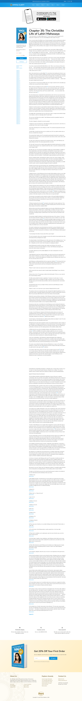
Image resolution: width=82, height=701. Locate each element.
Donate (63, 4)
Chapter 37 (18, 111)
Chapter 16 (18, 87)
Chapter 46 (18, 121)
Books (37, 4)
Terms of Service (45, 684)
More (53, 4)
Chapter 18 (18, 89)
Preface (17, 66)
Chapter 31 (18, 104)
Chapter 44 (18, 119)
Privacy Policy (26, 685)
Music (43, 4)
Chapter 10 (18, 80)
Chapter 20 (18, 91)
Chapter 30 (18, 103)
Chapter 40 (18, 114)
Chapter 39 (18, 113)
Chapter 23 (18, 95)
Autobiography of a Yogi (36, 28)
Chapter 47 (18, 122)
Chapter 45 (18, 120)
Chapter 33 (18, 106)
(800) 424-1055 (61, 679)
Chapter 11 (18, 81)
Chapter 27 (18, 99)
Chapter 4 (18, 73)
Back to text (31, 476)
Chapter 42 (18, 116)
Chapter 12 (18, 82)
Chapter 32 (18, 105)
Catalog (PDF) (12, 686)
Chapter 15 (18, 86)
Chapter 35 (18, 108)
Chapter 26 (18, 98)
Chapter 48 (18, 123)
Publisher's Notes (19, 65)
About (58, 4)
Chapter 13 (18, 83)
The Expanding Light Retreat (47, 680)
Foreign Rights (12, 685)
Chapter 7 (18, 77)
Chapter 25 (18, 97)
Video (48, 4)
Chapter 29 (18, 102)
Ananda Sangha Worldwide (47, 679)
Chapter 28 (18, 100)
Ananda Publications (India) (47, 681)
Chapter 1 (18, 70)
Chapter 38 (18, 112)
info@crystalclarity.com (62, 680)
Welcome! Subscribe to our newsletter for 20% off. (41, 1)
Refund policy (44, 685)
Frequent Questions (27, 684)
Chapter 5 (18, 74)
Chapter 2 (18, 71)
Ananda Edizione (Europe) (46, 683)
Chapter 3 (18, 72)
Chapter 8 (18, 78)
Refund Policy (26, 686)
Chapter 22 (18, 94)
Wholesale (12, 684)
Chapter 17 (18, 88)
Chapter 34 (18, 107)
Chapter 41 (18, 115)
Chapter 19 (18, 90)
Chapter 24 (18, 96)
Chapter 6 (18, 75)
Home (33, 4)
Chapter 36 (31, 614)
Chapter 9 (18, 79)
